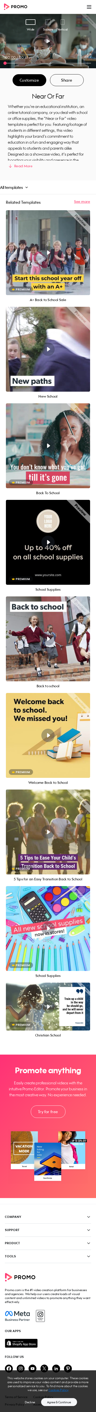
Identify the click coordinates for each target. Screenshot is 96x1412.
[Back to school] (48, 638)
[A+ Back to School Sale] (48, 252)
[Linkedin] (56, 1369)
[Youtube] (32, 1369)
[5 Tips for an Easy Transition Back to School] (48, 832)
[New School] (48, 349)
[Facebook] (17, 1316)
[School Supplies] (48, 542)
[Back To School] (48, 445)
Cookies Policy (58, 1390)
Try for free (48, 1111)
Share (66, 80)
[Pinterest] (68, 1369)
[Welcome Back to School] (48, 735)
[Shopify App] (48, 1343)
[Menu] (89, 7)
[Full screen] (89, 56)
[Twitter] (44, 1369)
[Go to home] (17, 7)
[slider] (5, 63)
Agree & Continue (59, 1402)
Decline (30, 1402)
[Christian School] (48, 1006)
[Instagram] (40, 1316)
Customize (29, 80)
